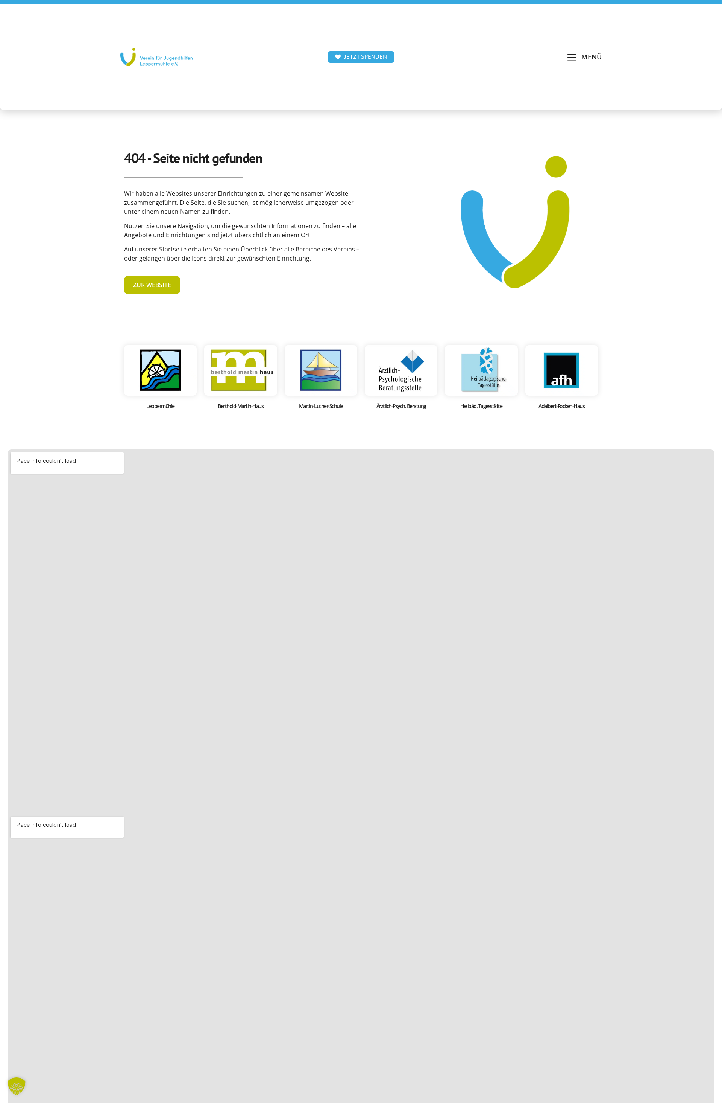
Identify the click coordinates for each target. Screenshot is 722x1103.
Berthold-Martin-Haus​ (240, 406)
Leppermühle (160, 406)
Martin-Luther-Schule (321, 406)
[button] (584, 57)
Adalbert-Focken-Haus (561, 406)
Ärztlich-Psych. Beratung (401, 406)
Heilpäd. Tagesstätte (481, 406)
